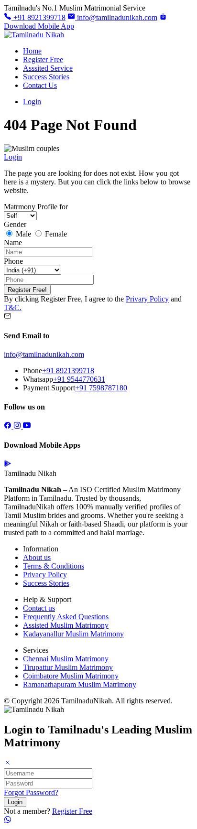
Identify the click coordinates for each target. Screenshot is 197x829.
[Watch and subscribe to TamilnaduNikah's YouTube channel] (27, 426)
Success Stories (46, 77)
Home (32, 51)
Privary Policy (147, 299)
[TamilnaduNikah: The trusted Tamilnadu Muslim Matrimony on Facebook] (8, 426)
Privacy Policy (45, 575)
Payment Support (49, 388)
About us (37, 557)
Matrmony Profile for (36, 207)
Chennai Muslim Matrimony (66, 659)
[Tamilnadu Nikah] (34, 35)
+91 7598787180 (101, 388)
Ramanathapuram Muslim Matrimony (79, 684)
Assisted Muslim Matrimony (66, 625)
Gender (15, 224)
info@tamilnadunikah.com (116, 17)
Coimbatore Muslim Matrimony (71, 676)
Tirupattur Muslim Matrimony (68, 667)
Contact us (39, 608)
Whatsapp (38, 379)
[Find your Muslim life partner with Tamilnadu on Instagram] (18, 426)
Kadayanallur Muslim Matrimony (73, 634)
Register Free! (27, 289)
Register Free (43, 59)
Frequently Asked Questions (66, 617)
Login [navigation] (13, 157)
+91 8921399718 (38, 17)
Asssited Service (48, 68)
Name (13, 242)
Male (23, 234)
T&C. (13, 307)
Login (32, 101)
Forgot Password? (31, 792)
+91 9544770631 (79, 379)
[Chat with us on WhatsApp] (7, 821)
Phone (13, 261)
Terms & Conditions (53, 566)
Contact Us (40, 85)
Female (55, 234)
